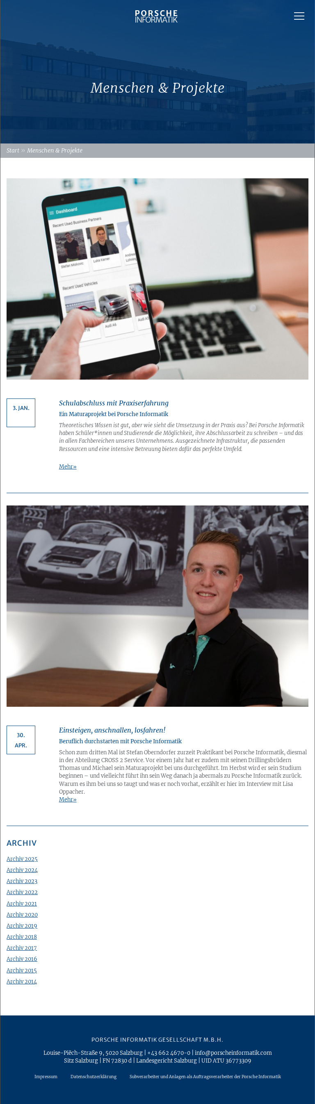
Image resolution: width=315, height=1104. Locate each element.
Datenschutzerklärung (93, 1076)
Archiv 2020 (22, 914)
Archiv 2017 (22, 948)
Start (13, 150)
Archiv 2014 (22, 981)
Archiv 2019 (22, 925)
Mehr (66, 466)
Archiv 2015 (22, 970)
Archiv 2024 (22, 870)
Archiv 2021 (22, 903)
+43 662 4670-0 (168, 1052)
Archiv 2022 (22, 892)
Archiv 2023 (22, 881)
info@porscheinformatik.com (233, 1052)
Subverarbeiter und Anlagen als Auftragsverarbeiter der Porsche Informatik (205, 1076)
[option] (157, 71)
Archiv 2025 (22, 859)
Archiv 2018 (22, 936)
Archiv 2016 (22, 959)
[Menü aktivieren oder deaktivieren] (299, 16)
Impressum (45, 1076)
